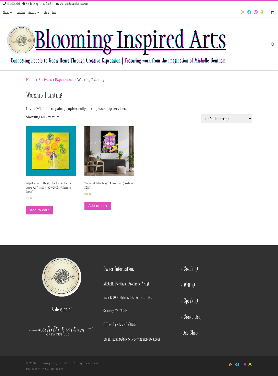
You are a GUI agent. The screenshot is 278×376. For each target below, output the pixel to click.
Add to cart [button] (39, 210)
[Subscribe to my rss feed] (243, 12)
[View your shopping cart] (272, 12)
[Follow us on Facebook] (249, 12)
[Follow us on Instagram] (256, 12)
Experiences (64, 79)
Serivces (45, 79)
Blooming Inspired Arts (53, 363)
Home (30, 79)
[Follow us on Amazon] (262, 12)
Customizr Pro (54, 368)
